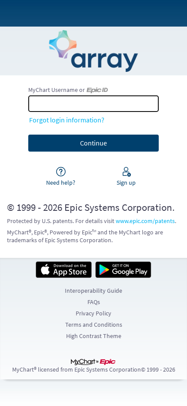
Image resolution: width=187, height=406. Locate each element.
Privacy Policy (93, 313)
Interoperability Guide (93, 290)
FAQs (93, 302)
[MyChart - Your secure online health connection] (93, 51)
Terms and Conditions (93, 324)
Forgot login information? (66, 119)
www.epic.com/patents (145, 221)
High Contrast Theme (93, 336)
